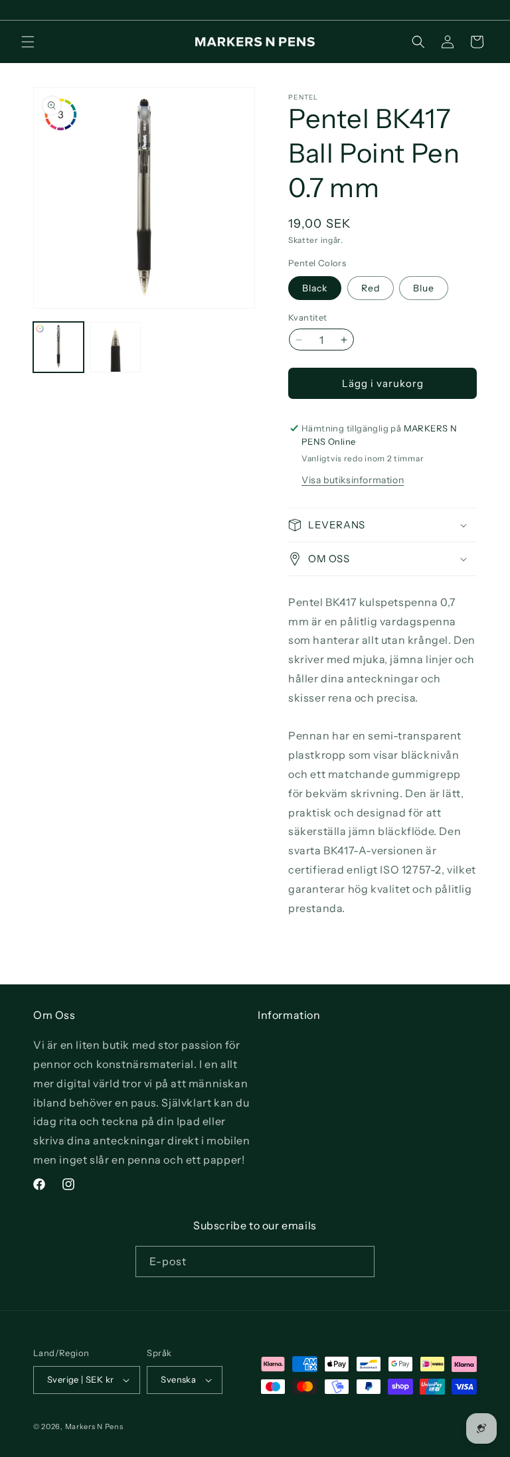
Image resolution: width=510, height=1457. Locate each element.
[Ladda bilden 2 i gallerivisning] (115, 347)
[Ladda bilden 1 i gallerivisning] (58, 347)
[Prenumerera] (359, 1261)
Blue (423, 288)
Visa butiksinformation (352, 480)
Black (314, 288)
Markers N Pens (94, 1426)
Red (370, 288)
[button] (27, 41)
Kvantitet (307, 317)
